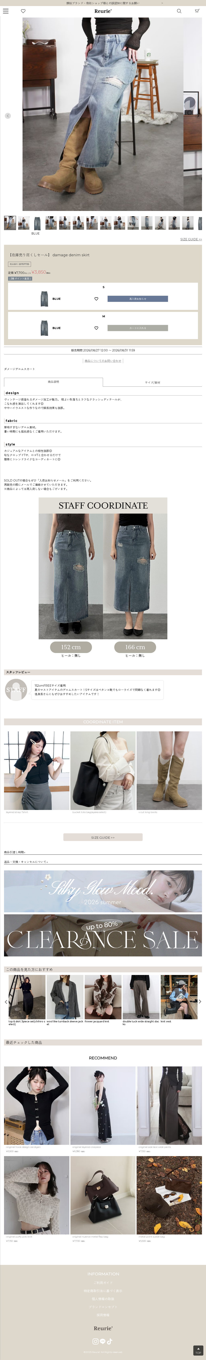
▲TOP (198, 1350)
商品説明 (53, 382)
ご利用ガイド (103, 1283)
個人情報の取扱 (103, 1299)
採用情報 (103, 1315)
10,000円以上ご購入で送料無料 (103, 3)
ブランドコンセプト (103, 1307)
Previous (8, 116)
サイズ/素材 (152, 382)
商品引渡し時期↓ (14, 852)
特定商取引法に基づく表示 (103, 1291)
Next (162, 3)
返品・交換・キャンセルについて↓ (26, 862)
